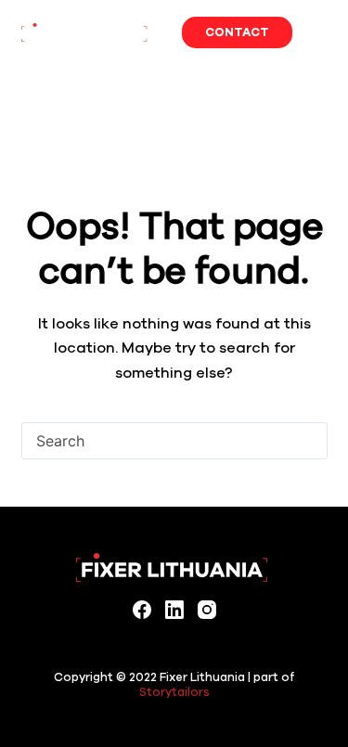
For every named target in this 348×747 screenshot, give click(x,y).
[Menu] (319, 32)
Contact (237, 32)
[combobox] (156, 440)
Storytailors (174, 692)
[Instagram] (207, 609)
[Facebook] (142, 609)
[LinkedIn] (174, 609)
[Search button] (309, 440)
